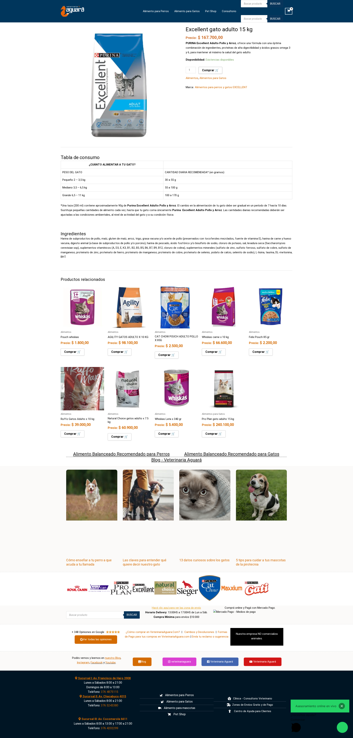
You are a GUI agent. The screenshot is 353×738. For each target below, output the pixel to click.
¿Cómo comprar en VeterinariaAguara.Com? (153, 632)
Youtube (110, 662)
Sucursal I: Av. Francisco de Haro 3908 (104, 678)
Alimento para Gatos (187, 11)
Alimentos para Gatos (212, 78)
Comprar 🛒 (210, 70)
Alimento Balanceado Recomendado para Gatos (231, 454)
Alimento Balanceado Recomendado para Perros (121, 454)
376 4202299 (109, 728)
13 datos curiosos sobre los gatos (204, 560)
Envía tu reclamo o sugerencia (210, 636)
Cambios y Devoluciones (199, 632)
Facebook (97, 662)
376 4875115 (109, 692)
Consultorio (229, 11)
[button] (342, 727)
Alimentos (192, 78)
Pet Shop (210, 11)
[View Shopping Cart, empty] (288, 11)
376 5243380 (109, 705)
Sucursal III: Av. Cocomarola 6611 (104, 719)
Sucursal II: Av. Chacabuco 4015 (104, 696)
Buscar (275, 3)
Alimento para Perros (156, 11)
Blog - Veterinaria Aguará (176, 459)
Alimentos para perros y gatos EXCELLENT (221, 87)
